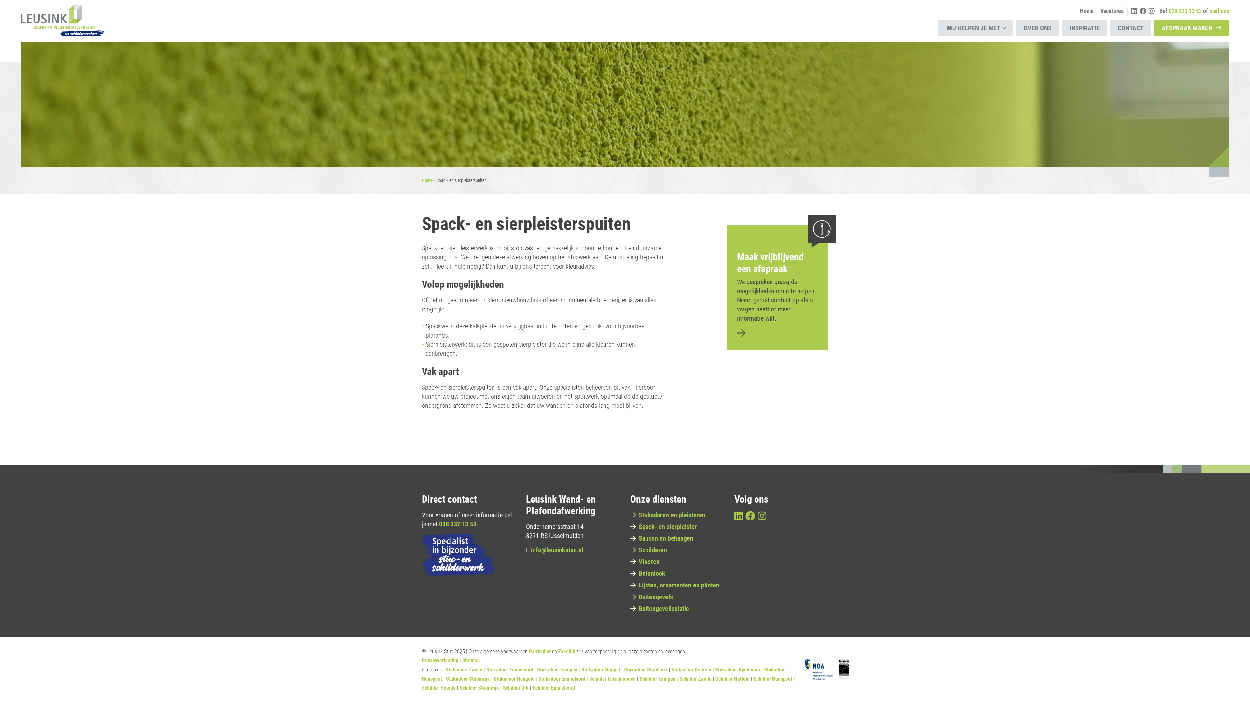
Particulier (540, 651)
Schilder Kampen (657, 679)
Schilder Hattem (732, 679)
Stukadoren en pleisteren (672, 515)
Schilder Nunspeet (773, 679)
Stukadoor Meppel (600, 670)
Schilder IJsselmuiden (612, 679)
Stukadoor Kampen (557, 670)
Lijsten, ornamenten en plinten (679, 585)
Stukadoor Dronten (691, 670)
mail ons (1219, 10)
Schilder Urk (516, 688)
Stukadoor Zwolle (464, 670)
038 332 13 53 (458, 524)
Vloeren (649, 562)
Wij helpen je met (973, 28)
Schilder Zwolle (695, 679)
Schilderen (653, 550)
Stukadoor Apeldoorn (737, 670)
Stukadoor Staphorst (646, 670)
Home (1087, 10)
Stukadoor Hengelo (514, 679)
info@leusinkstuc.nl (557, 550)
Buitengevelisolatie (664, 609)
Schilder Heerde (439, 688)
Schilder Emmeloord (554, 688)
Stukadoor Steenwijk (468, 679)
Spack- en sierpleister (668, 527)
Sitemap (471, 660)
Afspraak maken (1187, 28)
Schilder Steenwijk (479, 688)
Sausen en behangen (666, 538)
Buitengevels (656, 597)
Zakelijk (566, 651)
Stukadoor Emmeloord (509, 670)
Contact (1131, 28)
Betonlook (652, 573)
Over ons (1037, 28)
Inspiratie (1085, 28)
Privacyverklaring (440, 660)
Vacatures (1112, 10)
